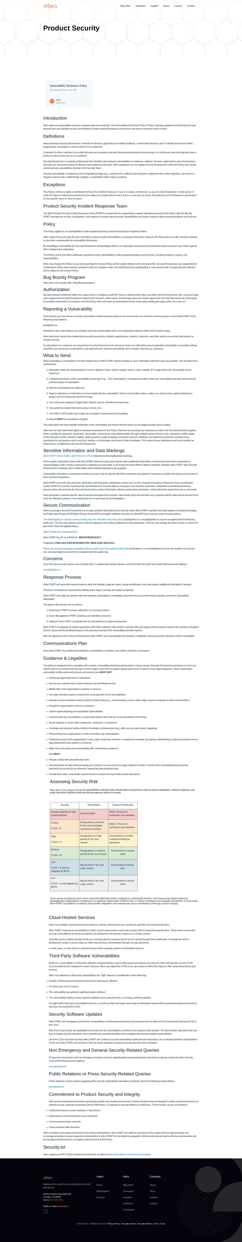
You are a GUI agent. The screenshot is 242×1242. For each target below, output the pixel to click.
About (153, 1185)
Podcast (100, 1197)
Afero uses (55, 790)
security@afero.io (52, 570)
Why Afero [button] (125, 6)
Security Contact (128, 1224)
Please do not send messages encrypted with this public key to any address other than (86, 548)
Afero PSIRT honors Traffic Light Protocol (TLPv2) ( (68, 456)
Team (152, 1191)
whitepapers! (63, 1206)
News (99, 1185)
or (140, 519)
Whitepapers (102, 1191)
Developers (129, 1210)
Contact (191, 6)
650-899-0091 (56, 1200)
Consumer (128, 1191)
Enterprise (128, 1203)
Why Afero (128, 1185)
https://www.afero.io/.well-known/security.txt (129, 1154)
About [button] (166, 6)
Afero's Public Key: (52, 532)
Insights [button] (154, 6)
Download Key (70, 532)
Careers (178, 6)
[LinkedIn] (45, 1211)
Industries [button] (140, 6)
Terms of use (159, 1224)
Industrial (127, 1197)
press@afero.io (56, 1087)
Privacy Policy (114, 1224)
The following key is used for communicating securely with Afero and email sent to (83, 519)
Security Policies (145, 1224)
